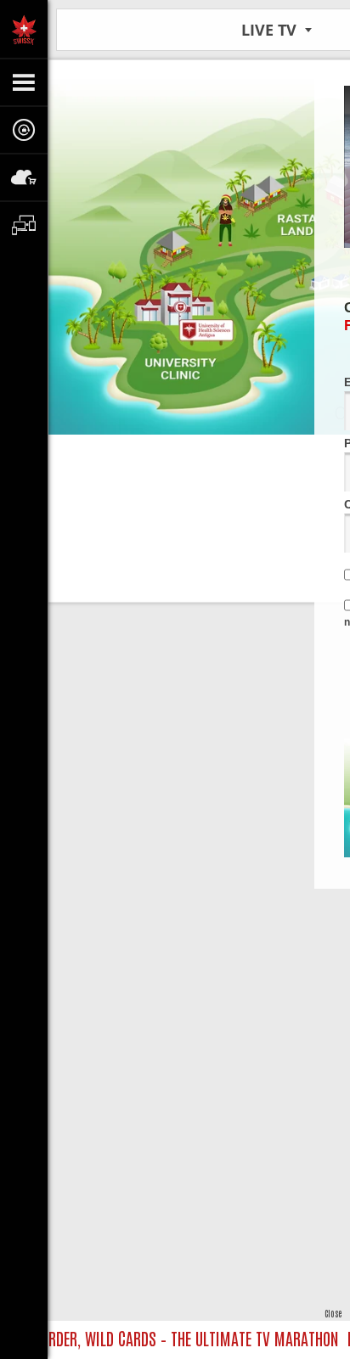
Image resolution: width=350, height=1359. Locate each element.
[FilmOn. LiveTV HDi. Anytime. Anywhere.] (24, 29)
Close (333, 1312)
